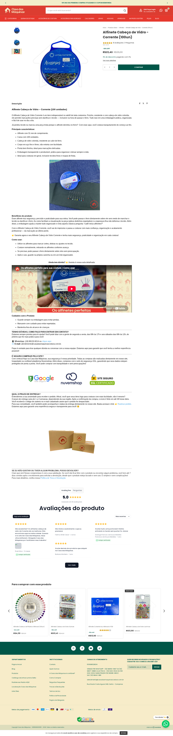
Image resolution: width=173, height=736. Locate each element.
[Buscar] (125, 10)
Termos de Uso (54, 691)
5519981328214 (92, 664)
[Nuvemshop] (154, 727)
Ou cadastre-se (149, 12)
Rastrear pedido (124, 404)
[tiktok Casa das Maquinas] (99, 648)
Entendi (123, 733)
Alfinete (121, 28)
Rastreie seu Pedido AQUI (20, 682)
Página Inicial (17, 664)
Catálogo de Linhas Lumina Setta (24, 678)
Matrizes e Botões (136, 18)
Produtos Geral (112, 28)
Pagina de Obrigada (56, 700)
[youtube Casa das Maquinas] (91, 648)
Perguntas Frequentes (57, 682)
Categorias (12, 18)
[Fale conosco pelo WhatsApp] (161, 11)
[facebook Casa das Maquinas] (82, 648)
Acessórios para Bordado (71, 18)
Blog (157, 18)
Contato (52, 664)
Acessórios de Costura (47, 18)
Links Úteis (15, 691)
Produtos (15, 673)
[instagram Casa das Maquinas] (73, 648)
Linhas (100, 18)
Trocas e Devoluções (56, 687)
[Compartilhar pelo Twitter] (143, 103)
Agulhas (110, 18)
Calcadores (89, 18)
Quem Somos (54, 669)
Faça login (151, 9)
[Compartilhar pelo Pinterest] (147, 103)
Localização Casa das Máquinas (24, 687)
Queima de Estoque (27, 18)
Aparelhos (121, 18)
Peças (149, 18)
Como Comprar (55, 678)
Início (104, 28)
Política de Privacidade (57, 696)
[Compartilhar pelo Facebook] (139, 103)
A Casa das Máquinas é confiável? (62, 673)
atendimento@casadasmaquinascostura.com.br (105, 680)
